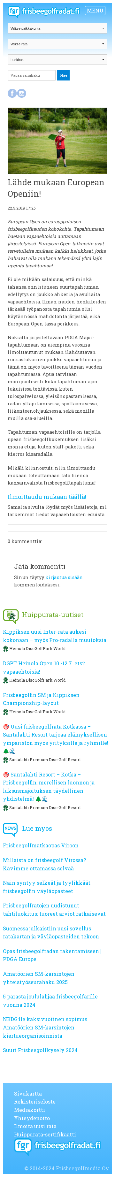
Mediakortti (29, 1109)
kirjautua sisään (64, 577)
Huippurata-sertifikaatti (45, 1134)
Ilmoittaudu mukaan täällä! (47, 497)
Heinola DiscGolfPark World (37, 648)
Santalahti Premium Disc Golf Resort (45, 759)
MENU (95, 10)
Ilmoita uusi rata (35, 1126)
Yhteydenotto (32, 1118)
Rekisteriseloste (35, 1101)
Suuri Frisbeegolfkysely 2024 (40, 1050)
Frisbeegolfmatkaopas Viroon (41, 845)
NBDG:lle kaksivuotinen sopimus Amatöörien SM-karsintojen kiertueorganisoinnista (45, 1027)
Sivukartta (28, 1093)
